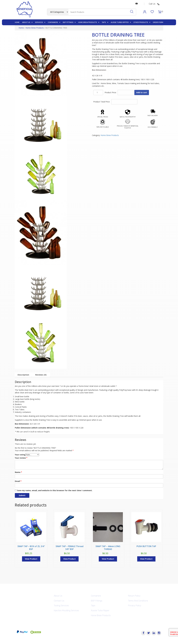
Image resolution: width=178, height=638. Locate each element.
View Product (31, 559)
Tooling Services (61, 605)
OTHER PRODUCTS (140, 22)
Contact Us (59, 600)
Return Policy (134, 596)
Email (18, 481)
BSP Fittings (68, 22)
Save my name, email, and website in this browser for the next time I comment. (54, 490)
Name (18, 472)
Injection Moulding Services (66, 610)
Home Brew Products (87, 22)
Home (17, 22)
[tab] (23, 374)
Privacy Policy (134, 605)
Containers (53, 22)
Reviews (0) (41, 374)
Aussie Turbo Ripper (120, 22)
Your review (21, 458)
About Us (26, 22)
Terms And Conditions (138, 600)
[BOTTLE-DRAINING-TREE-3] (41, 174)
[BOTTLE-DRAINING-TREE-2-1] (41, 64)
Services (39, 22)
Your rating (20, 454)
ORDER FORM (158, 22)
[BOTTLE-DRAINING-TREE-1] (41, 122)
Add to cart (141, 92)
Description (23, 374)
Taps (104, 22)
